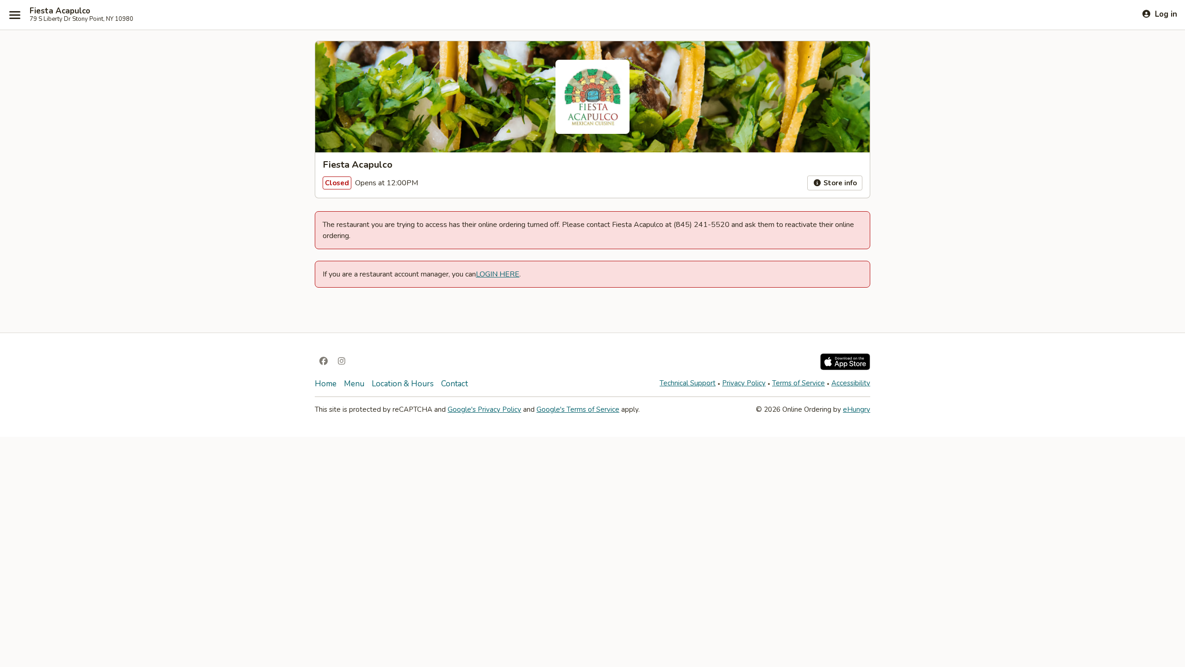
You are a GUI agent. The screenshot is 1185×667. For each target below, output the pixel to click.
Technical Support (688, 383)
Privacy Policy (744, 383)
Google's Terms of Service (577, 409)
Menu (354, 383)
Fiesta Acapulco (60, 11)
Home (326, 383)
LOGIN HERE (497, 274)
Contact (454, 383)
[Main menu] (15, 15)
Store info (839, 183)
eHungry (856, 409)
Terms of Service (798, 383)
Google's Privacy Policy (484, 409)
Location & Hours (403, 383)
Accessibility (850, 383)
